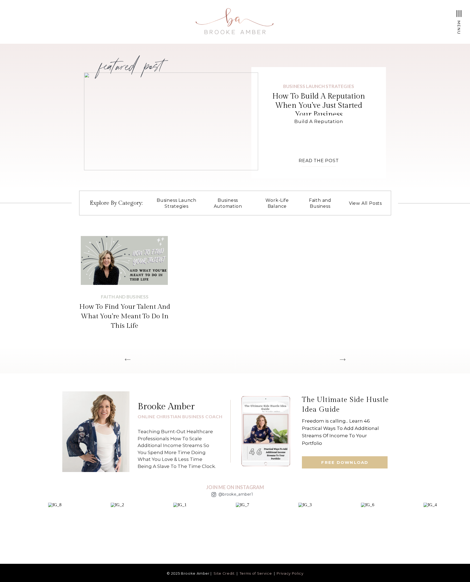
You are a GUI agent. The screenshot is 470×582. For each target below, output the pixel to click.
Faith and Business (125, 297)
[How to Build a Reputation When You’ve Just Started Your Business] (171, 121)
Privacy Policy (290, 573)
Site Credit (224, 573)
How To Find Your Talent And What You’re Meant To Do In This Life (124, 316)
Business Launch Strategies (318, 86)
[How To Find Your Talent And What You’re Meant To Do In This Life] (124, 260)
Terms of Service (256, 573)
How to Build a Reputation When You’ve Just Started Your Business (318, 105)
